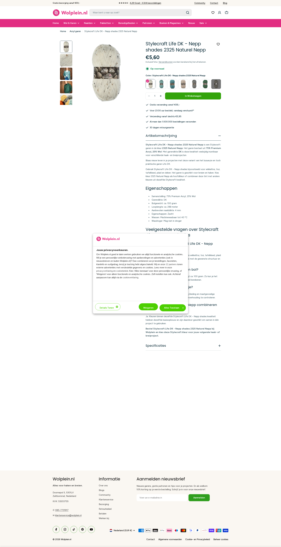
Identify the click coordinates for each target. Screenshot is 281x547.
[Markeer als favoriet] (218, 44)
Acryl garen (75, 31)
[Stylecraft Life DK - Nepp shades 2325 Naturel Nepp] (150, 84)
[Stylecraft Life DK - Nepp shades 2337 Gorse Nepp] (205, 84)
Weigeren (148, 307)
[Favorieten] (213, 12)
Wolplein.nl (66, 539)
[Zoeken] (187, 12)
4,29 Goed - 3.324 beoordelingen (145, 3)
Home (63, 31)
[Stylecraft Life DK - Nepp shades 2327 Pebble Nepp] (194, 84)
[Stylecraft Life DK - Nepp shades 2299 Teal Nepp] (172, 84)
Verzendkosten (166, 62)
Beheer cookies (220, 539)
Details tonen (107, 307)
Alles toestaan (171, 307)
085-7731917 (61, 510)
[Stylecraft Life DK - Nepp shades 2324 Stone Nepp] (183, 84)
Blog (225, 3)
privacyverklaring (104, 270)
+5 (216, 84)
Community (199, 3)
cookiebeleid (122, 270)
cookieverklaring (130, 277)
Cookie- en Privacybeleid (197, 539)
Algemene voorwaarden (170, 539)
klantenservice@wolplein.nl (68, 515)
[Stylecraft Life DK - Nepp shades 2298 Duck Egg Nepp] (161, 84)
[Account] (219, 12)
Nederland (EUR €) (123, 530)
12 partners (171, 264)
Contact (214, 3)
